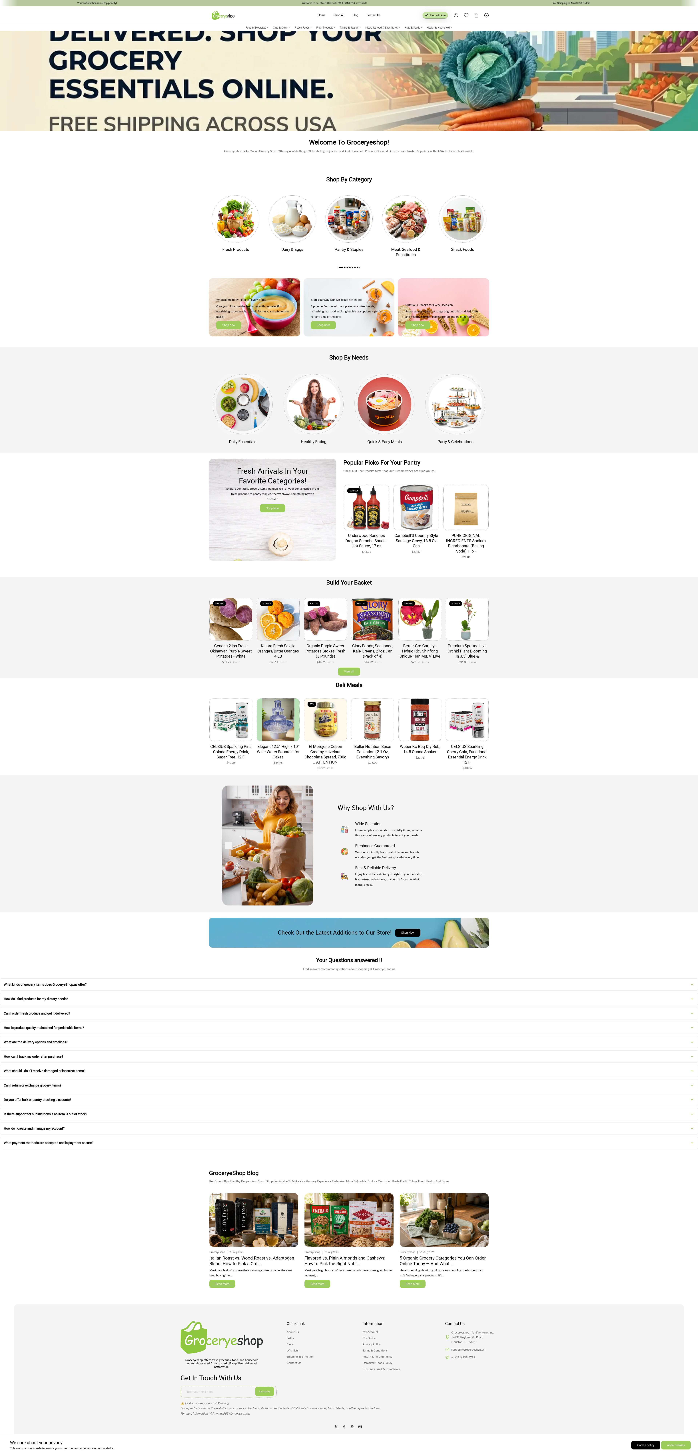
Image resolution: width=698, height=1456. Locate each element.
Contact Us (294, 1362)
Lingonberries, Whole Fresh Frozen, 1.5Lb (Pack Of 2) (230, 651)
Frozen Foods (301, 27)
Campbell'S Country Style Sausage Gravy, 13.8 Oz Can (416, 540)
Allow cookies (676, 1445)
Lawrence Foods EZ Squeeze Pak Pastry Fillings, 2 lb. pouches (372, 751)
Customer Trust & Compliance (382, 1369)
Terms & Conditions (375, 1350)
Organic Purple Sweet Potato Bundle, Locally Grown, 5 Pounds (278, 651)
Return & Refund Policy (377, 1356)
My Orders (369, 1338)
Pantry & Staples (349, 27)
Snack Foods (462, 249)
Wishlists (292, 1350)
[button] (476, 15)
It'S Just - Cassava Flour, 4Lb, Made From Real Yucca (325, 651)
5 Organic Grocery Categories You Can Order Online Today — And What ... (443, 1261)
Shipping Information (300, 1356)
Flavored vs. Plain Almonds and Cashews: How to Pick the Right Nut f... (344, 1261)
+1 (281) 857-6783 (463, 1357)
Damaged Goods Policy (377, 1362)
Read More (222, 1284)
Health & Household (438, 27)
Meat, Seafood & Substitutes (381, 27)
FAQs (290, 1338)
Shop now (228, 325)
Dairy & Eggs (292, 249)
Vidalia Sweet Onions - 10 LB (420, 648)
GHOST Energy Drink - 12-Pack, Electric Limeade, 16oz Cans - (325, 751)
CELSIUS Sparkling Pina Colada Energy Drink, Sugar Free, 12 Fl (467, 751)
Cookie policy (645, 1445)
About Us (293, 1332)
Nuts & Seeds (412, 27)
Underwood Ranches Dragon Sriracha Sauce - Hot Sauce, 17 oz (366, 540)
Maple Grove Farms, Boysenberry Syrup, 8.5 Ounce (278, 751)
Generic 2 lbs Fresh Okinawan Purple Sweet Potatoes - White (467, 651)
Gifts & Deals (280, 27)
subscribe (264, 1391)
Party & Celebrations (455, 441)
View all (349, 671)
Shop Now (272, 508)
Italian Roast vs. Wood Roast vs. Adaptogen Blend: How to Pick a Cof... (251, 1261)
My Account (370, 1332)
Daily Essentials (242, 441)
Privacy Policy (372, 1344)
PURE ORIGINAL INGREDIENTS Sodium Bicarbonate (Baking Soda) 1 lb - (466, 543)
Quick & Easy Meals (384, 441)
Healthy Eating (313, 441)
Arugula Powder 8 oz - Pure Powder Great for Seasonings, (372, 651)
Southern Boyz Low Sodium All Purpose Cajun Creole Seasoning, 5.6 (420, 754)
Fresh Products (324, 27)
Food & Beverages (256, 27)
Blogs (290, 1344)
